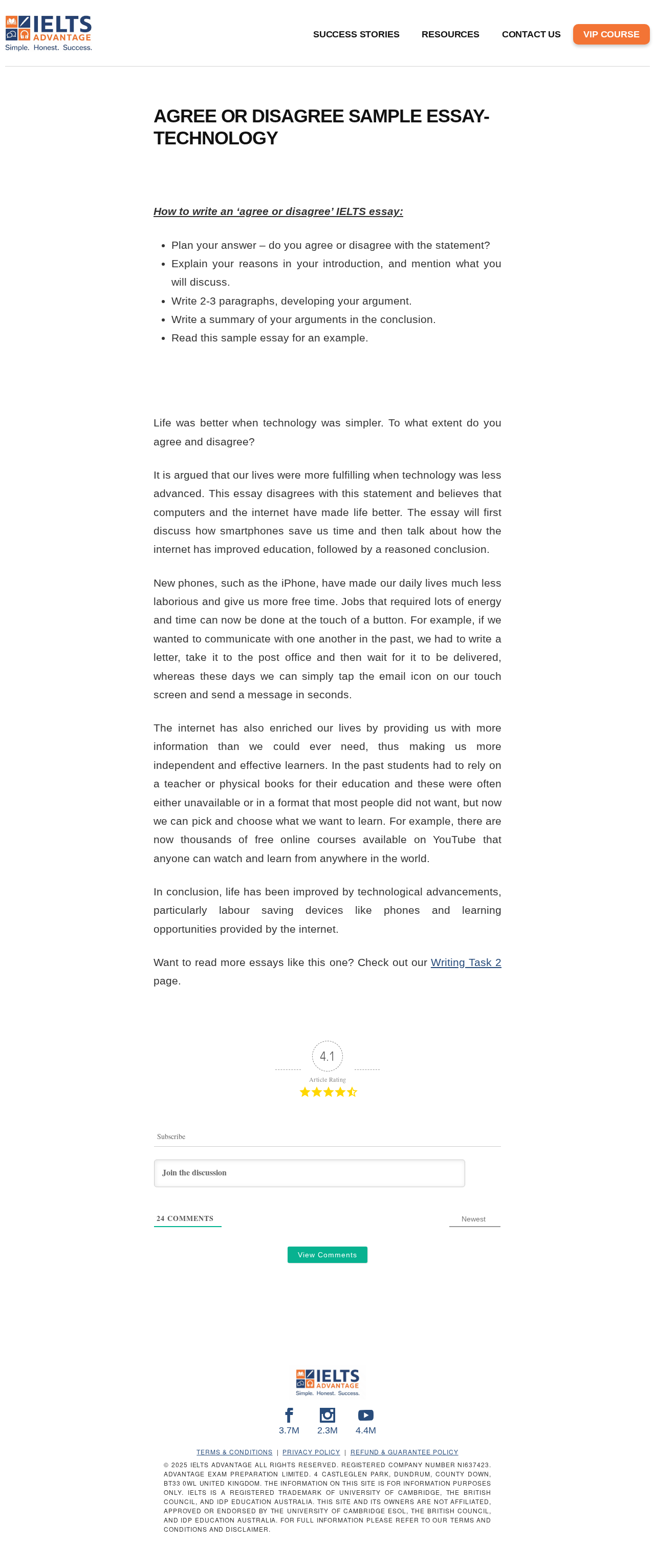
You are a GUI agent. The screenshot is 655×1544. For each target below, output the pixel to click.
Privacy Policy (311, 1451)
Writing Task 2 (466, 962)
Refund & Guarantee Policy (404, 1451)
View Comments (327, 1255)
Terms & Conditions (234, 1451)
